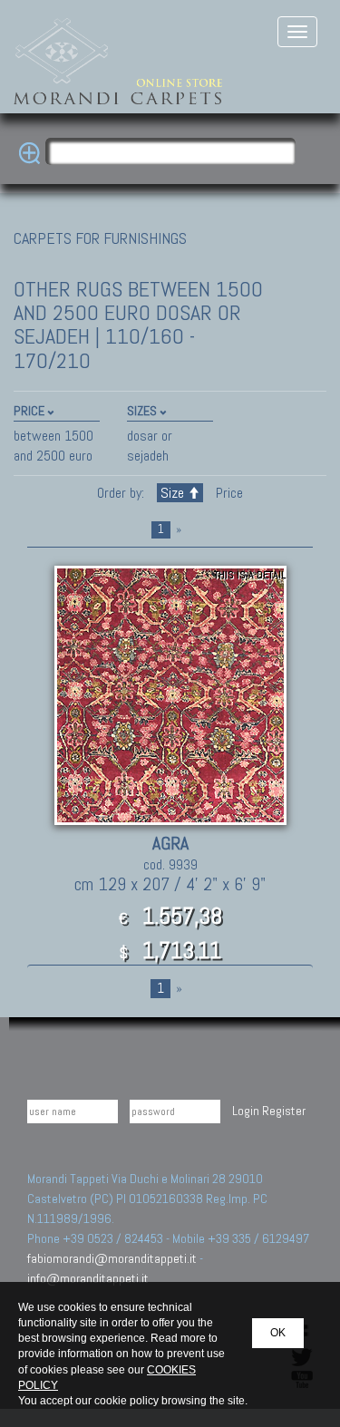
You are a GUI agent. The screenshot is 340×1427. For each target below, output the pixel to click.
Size (172, 492)
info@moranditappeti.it (88, 1278)
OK (278, 1332)
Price (227, 492)
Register (284, 1110)
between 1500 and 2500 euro (53, 445)
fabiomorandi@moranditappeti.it (112, 1258)
